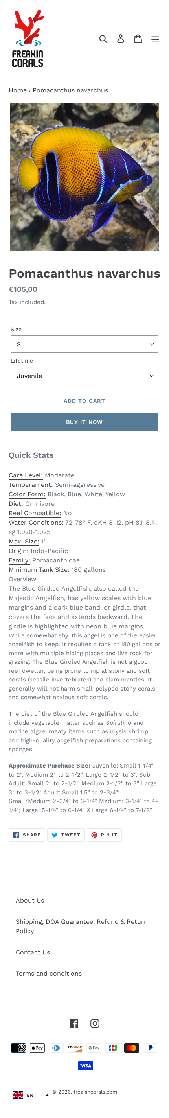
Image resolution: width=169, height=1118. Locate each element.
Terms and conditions (49, 973)
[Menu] (155, 38)
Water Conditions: (36, 522)
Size (16, 329)
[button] (30, 1095)
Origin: (19, 550)
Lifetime (22, 360)
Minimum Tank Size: (39, 569)
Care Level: (26, 475)
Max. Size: (24, 541)
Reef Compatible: (35, 513)
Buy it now (84, 422)
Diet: (16, 503)
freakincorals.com (95, 1092)
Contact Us (33, 952)
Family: (19, 560)
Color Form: (27, 494)
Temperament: (31, 484)
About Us (30, 900)
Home (18, 90)
